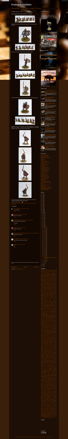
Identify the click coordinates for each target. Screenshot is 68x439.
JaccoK (56, 340)
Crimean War (52, 306)
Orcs (50, 367)
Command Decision (43, 304)
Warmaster (42, 414)
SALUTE (44, 385)
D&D (45, 309)
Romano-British (45, 383)
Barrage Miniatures (51, 285)
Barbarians (47, 285)
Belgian (51, 287)
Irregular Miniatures (54, 339)
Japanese (50, 341)
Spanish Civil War (44, 392)
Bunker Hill (42, 158)
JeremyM (53, 341)
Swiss (46, 398)
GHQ (42, 329)
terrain (53, 399)
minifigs (52, 357)
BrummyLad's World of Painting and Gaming (21, 233)
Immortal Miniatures (45, 338)
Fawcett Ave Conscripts (44, 164)
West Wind (42, 415)
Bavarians (48, 287)
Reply (15, 211)
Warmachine (55, 413)
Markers (42, 354)
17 (42, 205)
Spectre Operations (49, 393)
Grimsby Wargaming (44, 169)
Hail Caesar (55, 333)
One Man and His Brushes (45, 177)
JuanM (47, 343)
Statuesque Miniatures (49, 394)
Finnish (46, 319)
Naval (49, 361)
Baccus (42, 285)
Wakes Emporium (52, 409)
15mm (48, 272)
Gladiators (46, 329)
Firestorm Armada (53, 319)
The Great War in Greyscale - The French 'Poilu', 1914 (50, 141)
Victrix (45, 408)
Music (45, 360)
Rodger (15, 227)
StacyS (42, 394)
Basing (42, 286)
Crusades (46, 308)
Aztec (56, 284)
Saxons (54, 386)
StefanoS (49, 395)
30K (41, 275)
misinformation (42, 358)
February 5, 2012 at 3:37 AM (21, 227)
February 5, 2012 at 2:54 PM (20, 244)
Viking (15, 204)
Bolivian (52, 292)
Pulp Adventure (43, 376)
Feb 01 (45, 261)
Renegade (42, 380)
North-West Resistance (53, 363)
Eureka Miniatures (52, 316)
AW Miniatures (49, 284)
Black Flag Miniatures (54, 288)
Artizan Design (18, 203)
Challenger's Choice (44, 300)
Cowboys (46, 306)
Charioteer (42, 301)
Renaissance (55, 379)
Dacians (48, 309)
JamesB (45, 341)
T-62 (52, 398)
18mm (44, 274)
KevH (49, 344)
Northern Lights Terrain (44, 364)
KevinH (51, 344)
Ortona (52, 367)
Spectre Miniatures (43, 393)
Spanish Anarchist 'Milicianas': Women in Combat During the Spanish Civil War (49, 98)
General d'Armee (51, 328)
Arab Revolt (44, 281)
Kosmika (48, 348)
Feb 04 (45, 256)
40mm (53, 275)
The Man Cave (43, 180)
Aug (43, 218)
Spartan (48, 392)
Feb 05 (45, 255)
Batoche (44, 286)
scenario (45, 387)
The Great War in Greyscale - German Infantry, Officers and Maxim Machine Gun (49, 128)
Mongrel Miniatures (50, 358)
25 (42, 195)
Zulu (50, 417)
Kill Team (51, 345)
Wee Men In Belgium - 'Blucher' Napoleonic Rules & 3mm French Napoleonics (50, 104)
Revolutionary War (49, 381)
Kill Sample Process (46, 345)
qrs (47, 376)
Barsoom (55, 285)
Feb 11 (45, 247)
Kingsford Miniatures (50, 346)
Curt (54, 308)
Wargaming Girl (43, 186)
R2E (46, 377)
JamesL (47, 341)
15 (42, 208)
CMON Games (45, 303)
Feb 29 (45, 227)
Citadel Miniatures (43, 302)
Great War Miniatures (50, 331)
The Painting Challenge (15, 8)
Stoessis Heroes (52, 396)
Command (55, 303)
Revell (46, 381)
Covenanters (43, 306)
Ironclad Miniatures (48, 339)
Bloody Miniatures (52, 291)
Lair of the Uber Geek (44, 171)
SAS (46, 386)
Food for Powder (51, 321)
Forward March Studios (53, 323)
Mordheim (42, 359)
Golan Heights (52, 329)
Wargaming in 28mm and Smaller (46, 187)
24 (42, 196)
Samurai (50, 385)
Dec (43, 213)
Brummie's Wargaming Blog (45, 157)
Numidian (42, 365)
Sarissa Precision (43, 386)
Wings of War (53, 415)
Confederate (47, 304)
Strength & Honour (47, 397)
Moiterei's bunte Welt (44, 175)
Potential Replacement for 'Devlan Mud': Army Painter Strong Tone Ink (50, 135)
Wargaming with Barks (44, 189)
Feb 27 (45, 230)
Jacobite (42, 341)
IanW (54, 337)
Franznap (42, 325)
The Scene (49, 401)
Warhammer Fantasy (47, 413)
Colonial (52, 303)
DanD (54, 309)
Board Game (49, 292)
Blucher (56, 291)
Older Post (36, 267)
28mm (15, 203)
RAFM (48, 377)
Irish (45, 339)
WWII (46, 416)
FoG (48, 321)
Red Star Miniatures (46, 379)
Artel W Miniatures (54, 282)
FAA (56, 316)
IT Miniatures (44, 340)
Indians (44, 339)
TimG (53, 403)
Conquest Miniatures (47, 305)
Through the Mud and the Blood (52, 402)
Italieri (53, 340)
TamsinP (46, 399)
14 (42, 209)
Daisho (50, 309)
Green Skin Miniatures (43, 332)
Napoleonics (46, 361)
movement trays (49, 359)
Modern (46, 358)
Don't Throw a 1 (43, 163)
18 (42, 204)
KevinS (54, 344)
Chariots (45, 301)
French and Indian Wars (53, 325)
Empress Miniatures (49, 315)
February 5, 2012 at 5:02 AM (33, 233)
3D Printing (46, 275)
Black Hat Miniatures (44, 289)
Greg (47, 332)
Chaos (47, 300)
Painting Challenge (53, 368)
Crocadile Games (43, 307)
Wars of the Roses (54, 414)
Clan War (50, 302)
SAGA (42, 385)
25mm (51, 274)
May (43, 222)
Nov (43, 214)
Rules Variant (55, 383)
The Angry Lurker (17, 208)
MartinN (47, 354)
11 (42, 264)
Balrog (44, 285)
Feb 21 (45, 238)
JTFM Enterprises (43, 343)
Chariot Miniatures (54, 300)
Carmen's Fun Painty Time (45, 162)
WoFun (42, 416)
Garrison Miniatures (46, 328)
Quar (52, 376)
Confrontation (51, 304)
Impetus (54, 338)
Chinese (48, 301)
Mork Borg (45, 359)
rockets (54, 382)
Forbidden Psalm (46, 322)
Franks (53, 324)
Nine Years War (48, 362)
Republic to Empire (50, 380)
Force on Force (51, 322)
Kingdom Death (54, 345)
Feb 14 (45, 243)
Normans (52, 362)
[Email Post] (22, 202)
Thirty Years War (54, 401)
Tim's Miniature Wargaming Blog (46, 182)
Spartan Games (51, 392)
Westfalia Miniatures (47, 415)
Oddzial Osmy (47, 365)
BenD (53, 287)
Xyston (48, 416)
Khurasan (42, 345)
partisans (54, 369)
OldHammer (52, 366)
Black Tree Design (53, 290)
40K (50, 275)
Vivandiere (44, 409)
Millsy (53, 356)
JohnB (52, 342)
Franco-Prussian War (49, 324)
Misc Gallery (32, 8)
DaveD (15, 244)
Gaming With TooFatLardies (45, 168)
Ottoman (46, 368)
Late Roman (53, 349)
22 (42, 199)
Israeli (42, 340)
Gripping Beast (54, 332)
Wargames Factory (44, 412)
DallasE (52, 309)
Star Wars (44, 394)
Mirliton (56, 357)
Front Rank (43, 326)
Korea (45, 348)
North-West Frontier (47, 363)
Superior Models (43, 398)
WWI (44, 416)
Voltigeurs (47, 409)
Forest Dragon (55, 322)
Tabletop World (55, 398)
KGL (56, 344)
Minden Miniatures (46, 357)
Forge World (43, 323)
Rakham (51, 377)
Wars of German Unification (48, 414)
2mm (56, 274)
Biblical (45, 288)
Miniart (50, 357)
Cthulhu (48, 308)
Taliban (42, 399)
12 (42, 212)
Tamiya (44, 399)
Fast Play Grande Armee (46, 318)
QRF (46, 376)
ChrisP (51, 301)
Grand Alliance (45, 330)
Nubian (49, 364)
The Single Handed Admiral (45, 181)
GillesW (44, 329)
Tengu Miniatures (50, 399)
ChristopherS (55, 301)
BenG (56, 287)
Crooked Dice (48, 307)
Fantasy (50, 317)
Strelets (44, 397)
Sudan (56, 397)
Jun (43, 221)
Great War (45, 331)
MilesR (50, 356)
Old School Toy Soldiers (46, 366)
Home (25, 267)
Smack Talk (42, 391)
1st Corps (46, 274)
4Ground (55, 275)
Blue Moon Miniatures (44, 292)
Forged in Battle (47, 323)
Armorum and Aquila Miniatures (44, 282)
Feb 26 (45, 231)
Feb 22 (45, 236)
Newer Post (13, 267)
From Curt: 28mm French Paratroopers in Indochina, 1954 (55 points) (50, 91)
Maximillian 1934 (43, 355)
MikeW (48, 356)
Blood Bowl (48, 291)
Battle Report (52, 286)
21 (42, 200)
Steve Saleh (45, 396)
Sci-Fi (53, 387)
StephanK (52, 395)
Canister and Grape (44, 161)
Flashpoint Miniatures (45, 321)
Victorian (51, 407)
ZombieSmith (48, 417)
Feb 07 (45, 252)
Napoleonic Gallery (24, 8)
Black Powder (50, 289)
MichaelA (55, 355)
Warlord (52, 413)
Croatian (56, 306)
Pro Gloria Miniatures (44, 375)
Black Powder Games (44, 156)
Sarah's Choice (54, 385)
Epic (43, 316)
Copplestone (53, 305)
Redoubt (51, 379)
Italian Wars (50, 340)
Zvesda (52, 417)
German (55, 328)
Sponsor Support (54, 393)
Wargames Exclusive (54, 411)
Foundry (29, 203)
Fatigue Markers (53, 318)
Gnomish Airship (44, 13)
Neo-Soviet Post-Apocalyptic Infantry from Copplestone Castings (51, 116)
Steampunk (53, 394)
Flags (49, 320)
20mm (49, 274)
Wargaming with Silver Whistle (45, 188)
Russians (48, 384)
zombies (45, 417)
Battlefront (44, 287)
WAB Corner (43, 183)
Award (52, 284)
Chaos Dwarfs (50, 300)
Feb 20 (45, 239)
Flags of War (51, 320)
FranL (56, 324)
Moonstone (55, 358)
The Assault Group (46, 400)
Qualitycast (49, 376)
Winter (56, 415)
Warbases (52, 410)
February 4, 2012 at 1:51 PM (24, 208)
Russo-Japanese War (53, 384)
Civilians (47, 302)
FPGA (45, 324)
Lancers (51, 348)
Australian (52, 283)
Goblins (49, 329)
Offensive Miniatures (52, 365)
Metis (49, 355)
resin (44, 381)
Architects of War (49, 281)
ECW (42, 314)
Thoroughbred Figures (44, 402)
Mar (43, 225)
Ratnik (56, 377)
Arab (41, 281)
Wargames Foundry (50, 412)
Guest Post (48, 333)
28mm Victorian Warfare (45, 155)
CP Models (49, 306)
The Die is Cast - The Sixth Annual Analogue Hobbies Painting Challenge (50, 146)
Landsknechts (43, 349)
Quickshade (44, 377)
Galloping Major (47, 326)
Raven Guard (43, 378)
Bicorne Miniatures (48, 288)
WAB (49, 409)
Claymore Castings (54, 302)
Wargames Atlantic (48, 411)
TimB (51, 403)
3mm (49, 275)
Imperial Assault (50, 338)
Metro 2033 (52, 355)
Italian (47, 340)
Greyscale (50, 332)
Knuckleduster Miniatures (48, 347)
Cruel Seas (51, 307)
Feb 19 (45, 240)
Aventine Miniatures (43, 284)
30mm (43, 275)
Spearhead (55, 392)
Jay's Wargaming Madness (45, 170)
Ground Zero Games (44, 333)
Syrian (50, 398)
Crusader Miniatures (24, 203)
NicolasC (44, 362)
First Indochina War (45, 320)
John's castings (49, 342)
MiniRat (54, 357)
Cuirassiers (51, 308)
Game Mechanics (51, 326)
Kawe (44, 344)
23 (42, 197)
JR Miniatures (55, 342)
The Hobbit (51, 400)
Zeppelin (43, 417)
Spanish (55, 391)
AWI (54, 284)
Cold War (49, 303)
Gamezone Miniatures (51, 327)
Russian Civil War (43, 384)
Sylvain (48, 398)
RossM (48, 383)
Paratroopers (50, 369)
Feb (43, 226)
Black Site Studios (47, 290)
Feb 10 (45, 248)
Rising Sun (47, 382)
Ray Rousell (16, 214)
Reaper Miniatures (51, 378)
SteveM (48, 396)
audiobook (49, 283)
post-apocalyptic (54, 374)
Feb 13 (45, 244)
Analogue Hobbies (21, 4)
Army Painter (50, 282)
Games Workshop (46, 327)
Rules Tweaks (38, 8)
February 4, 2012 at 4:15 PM (22, 214)
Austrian (55, 283)
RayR (46, 378)
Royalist (51, 383)
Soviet (49, 391)
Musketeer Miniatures (50, 360)
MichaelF (32, 203)
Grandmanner (50, 330)
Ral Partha (53, 377)
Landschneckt (55, 348)
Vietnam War (48, 408)
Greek (56, 331)
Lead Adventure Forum (44, 174)
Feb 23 (45, 235)
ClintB (42, 303)
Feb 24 (45, 234)
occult (44, 365)
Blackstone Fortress (43, 291)
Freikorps (45, 325)
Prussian (53, 375)
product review (49, 375)
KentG (46, 344)
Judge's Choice (50, 343)
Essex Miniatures (46, 316)
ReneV (46, 380)
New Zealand (52, 361)
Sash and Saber (50, 386)
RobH (49, 382)
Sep (43, 217)
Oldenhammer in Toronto (45, 176)
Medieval (47, 355)
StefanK (46, 395)
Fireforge (49, 319)
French (47, 325)
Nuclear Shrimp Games (53, 364)
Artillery (42, 283)
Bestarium (42, 288)
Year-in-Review (51, 416)
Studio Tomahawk (52, 397)
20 (42, 201)
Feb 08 (45, 251)
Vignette (51, 408)
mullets (53, 359)
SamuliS (47, 385)
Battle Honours (47, 286)
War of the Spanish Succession (47, 410)
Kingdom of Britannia (44, 346)
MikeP (45, 356)
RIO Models (43, 382)
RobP (51, 382)
